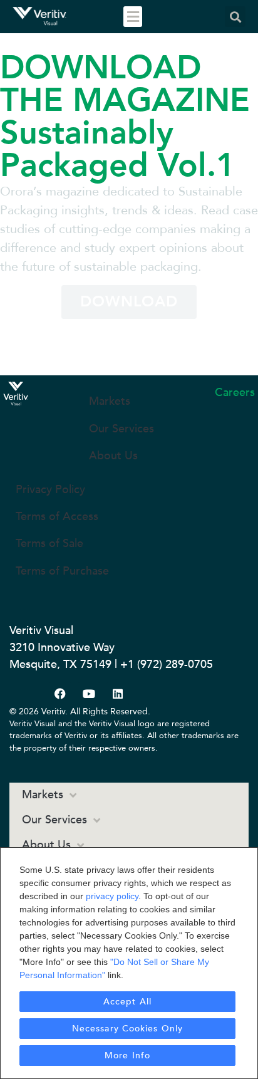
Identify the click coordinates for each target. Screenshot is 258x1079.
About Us (113, 456)
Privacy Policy (50, 490)
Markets (109, 401)
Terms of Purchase (62, 571)
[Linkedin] (117, 693)
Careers (235, 392)
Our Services (121, 429)
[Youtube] (89, 693)
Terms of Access (57, 516)
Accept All (127, 1002)
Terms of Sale (49, 543)
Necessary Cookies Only (127, 1029)
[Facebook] (60, 693)
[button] (132, 16)
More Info (127, 1055)
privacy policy (112, 896)
